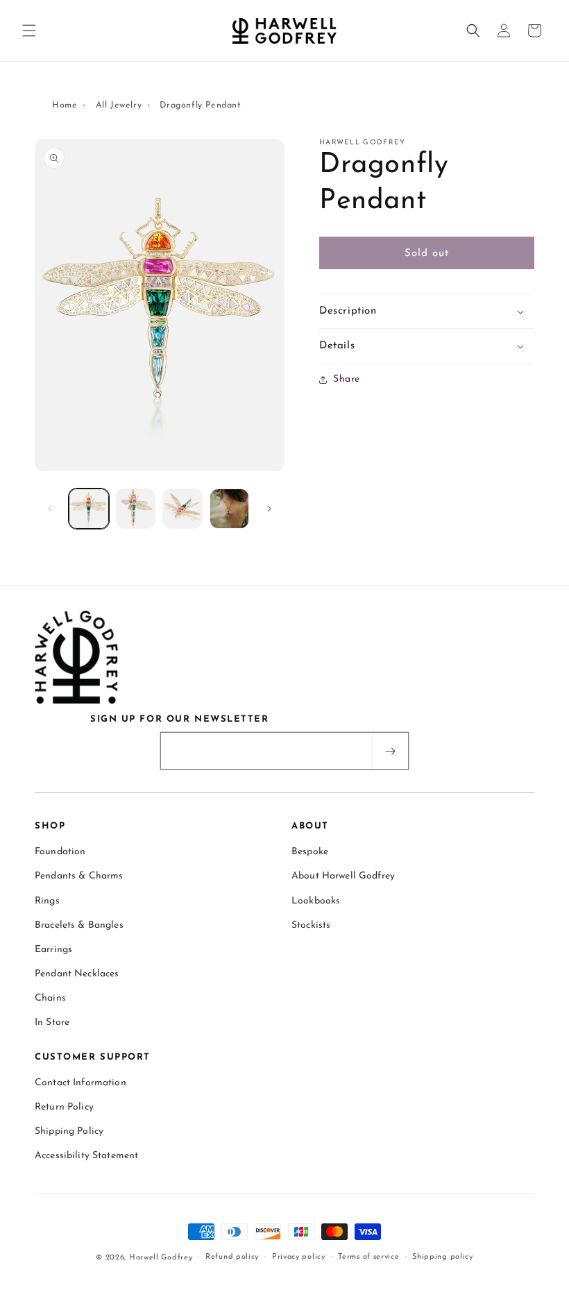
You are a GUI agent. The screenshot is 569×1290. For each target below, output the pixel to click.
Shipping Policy (69, 1131)
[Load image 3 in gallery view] (182, 509)
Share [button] (346, 379)
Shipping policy (442, 1257)
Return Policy (64, 1107)
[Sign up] (390, 751)
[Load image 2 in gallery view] (136, 509)
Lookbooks (315, 901)
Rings (47, 901)
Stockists (310, 925)
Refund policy (232, 1257)
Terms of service (368, 1257)
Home (64, 105)
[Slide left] (50, 508)
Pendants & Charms (79, 876)
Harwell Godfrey (161, 1258)
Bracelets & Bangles (79, 925)
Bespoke (309, 852)
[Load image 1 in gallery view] (89, 509)
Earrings (53, 949)
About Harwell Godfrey (343, 876)
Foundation (60, 852)
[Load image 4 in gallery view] (230, 509)
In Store (52, 1022)
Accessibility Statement (86, 1156)
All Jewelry (119, 105)
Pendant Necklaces (77, 974)
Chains (50, 998)
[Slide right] (269, 508)
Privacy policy (298, 1257)
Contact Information (80, 1083)
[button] (29, 30)
